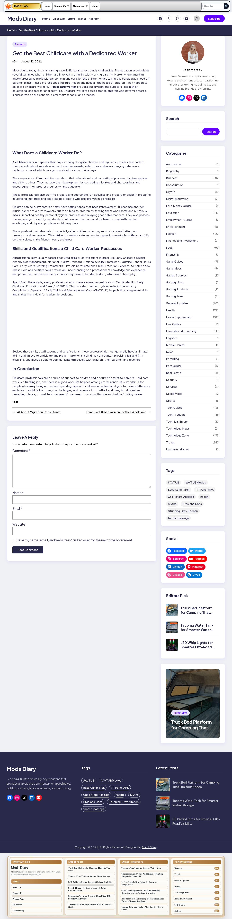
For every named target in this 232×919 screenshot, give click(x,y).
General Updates (177, 303)
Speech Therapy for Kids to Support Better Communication (87, 889)
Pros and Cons (192, 504)
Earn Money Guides (179, 206)
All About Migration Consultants (38, 412)
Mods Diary (21, 6)
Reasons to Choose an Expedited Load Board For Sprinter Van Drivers (89, 897)
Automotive (173, 164)
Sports (170, 400)
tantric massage (178, 518)
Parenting (172, 359)
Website (18, 524)
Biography (172, 171)
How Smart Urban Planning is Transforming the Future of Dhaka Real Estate (142, 900)
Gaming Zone (174, 296)
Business (20, 44)
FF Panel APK (205, 489)
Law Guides (173, 324)
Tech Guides (174, 407)
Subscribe (214, 18)
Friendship (173, 254)
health (204, 496)
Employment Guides (179, 219)
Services (171, 386)
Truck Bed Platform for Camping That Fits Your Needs (196, 612)
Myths (172, 504)
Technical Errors (177, 421)
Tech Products (175, 414)
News (169, 352)
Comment (21, 451)
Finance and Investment (182, 240)
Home (47, 6)
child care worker (64, 86)
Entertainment (175, 226)
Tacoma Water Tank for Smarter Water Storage (197, 629)
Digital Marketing (177, 199)
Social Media (174, 393)
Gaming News (175, 282)
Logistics (171, 338)
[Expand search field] (197, 18)
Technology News (178, 428)
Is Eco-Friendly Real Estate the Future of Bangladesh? (139, 883)
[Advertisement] (83, 122)
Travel (170, 442)
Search (211, 131)
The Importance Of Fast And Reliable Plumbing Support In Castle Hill (142, 875)
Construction (174, 185)
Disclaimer (17, 904)
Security (171, 380)
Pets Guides (174, 366)
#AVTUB (173, 482)
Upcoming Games (177, 449)
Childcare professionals (27, 378)
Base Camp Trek (178, 489)
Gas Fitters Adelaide (181, 496)
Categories (78, 6)
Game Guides (174, 261)
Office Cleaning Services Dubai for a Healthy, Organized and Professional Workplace (140, 891)
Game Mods (174, 268)
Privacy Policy (19, 898)
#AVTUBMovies (195, 482)
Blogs (95, 6)
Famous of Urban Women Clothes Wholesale (116, 412)
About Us (17, 887)
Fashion (171, 233)
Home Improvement (179, 317)
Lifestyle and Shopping (181, 331)
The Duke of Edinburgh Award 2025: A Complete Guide (90, 905)
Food (169, 247)
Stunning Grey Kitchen (183, 511)
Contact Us (60, 6)
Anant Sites (149, 847)
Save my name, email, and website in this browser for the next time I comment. (74, 540)
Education (172, 213)
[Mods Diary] (8, 6)
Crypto (170, 192)
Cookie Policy (18, 910)
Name (18, 493)
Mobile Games (175, 345)
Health (170, 310)
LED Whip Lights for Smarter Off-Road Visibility (197, 646)
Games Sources (176, 275)
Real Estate (173, 373)
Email (17, 508)
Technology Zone (177, 435)
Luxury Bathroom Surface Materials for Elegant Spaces (142, 908)
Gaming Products (177, 289)
